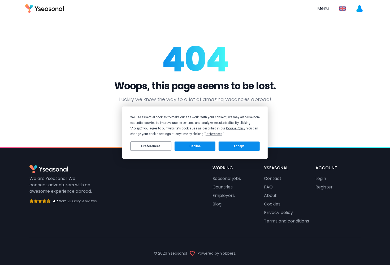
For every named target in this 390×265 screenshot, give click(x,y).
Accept (239, 146)
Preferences (151, 146)
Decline (195, 146)
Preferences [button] (214, 134)
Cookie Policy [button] (235, 128)
